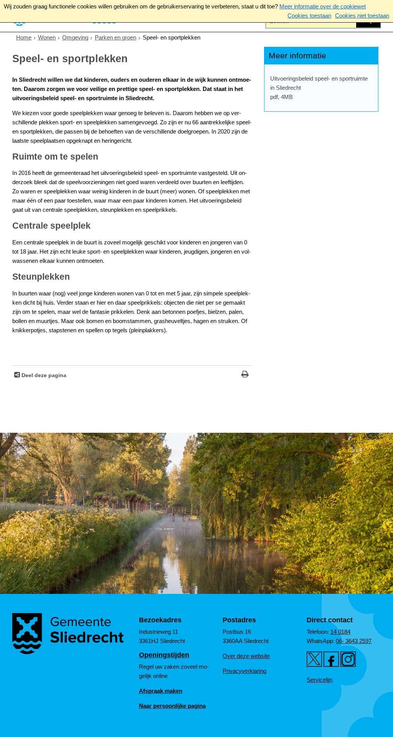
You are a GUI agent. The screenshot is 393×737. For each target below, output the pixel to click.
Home (23, 37)
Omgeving (75, 37)
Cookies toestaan (309, 15)
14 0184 (340, 631)
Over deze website (246, 656)
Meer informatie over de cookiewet (322, 6)
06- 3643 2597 (354, 641)
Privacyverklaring (244, 671)
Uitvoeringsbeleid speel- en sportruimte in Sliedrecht (319, 87)
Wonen (47, 37)
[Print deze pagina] (245, 375)
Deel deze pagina (43, 375)
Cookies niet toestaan (362, 15)
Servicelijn (319, 679)
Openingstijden (164, 655)
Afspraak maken (160, 691)
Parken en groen (115, 37)
